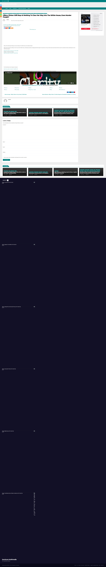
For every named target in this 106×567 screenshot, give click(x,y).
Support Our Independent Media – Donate (95, 565)
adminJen (10, 174)
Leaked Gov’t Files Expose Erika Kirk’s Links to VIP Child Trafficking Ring (15, 113)
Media (29, 8)
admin (8, 19)
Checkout (15, 8)
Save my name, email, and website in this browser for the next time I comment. (15, 157)
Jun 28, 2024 (82, 174)
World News (45, 13)
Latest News (18, 13)
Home (6, 8)
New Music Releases (22, 8)
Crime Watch (14, 13)
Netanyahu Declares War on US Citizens (38, 113)
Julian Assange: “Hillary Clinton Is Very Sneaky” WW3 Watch (15, 94)
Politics (35, 13)
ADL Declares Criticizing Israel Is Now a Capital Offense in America (65, 172)
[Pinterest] (6, 28)
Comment (4, 124)
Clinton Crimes (13, 20)
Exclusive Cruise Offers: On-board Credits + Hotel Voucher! (12, 24)
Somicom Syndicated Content (39, 13)
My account (82, 565)
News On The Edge (24, 13)
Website (4, 152)
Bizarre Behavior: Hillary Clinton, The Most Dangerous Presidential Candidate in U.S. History (59, 94)
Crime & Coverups (10, 13)
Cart (10, 8)
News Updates (28, 13)
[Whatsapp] (1, 14)
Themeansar (17, 565)
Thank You (102, 565)
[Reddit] (7, 28)
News (20, 13)
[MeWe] (9, 28)
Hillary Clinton (22, 20)
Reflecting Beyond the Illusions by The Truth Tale (32, 85)
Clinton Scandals (17, 20)
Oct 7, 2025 (5, 174)
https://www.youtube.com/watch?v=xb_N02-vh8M (11, 50)
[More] (12, 28)
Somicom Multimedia (9, 4)
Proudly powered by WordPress (6, 565)
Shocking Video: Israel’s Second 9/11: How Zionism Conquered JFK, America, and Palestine (64, 113)
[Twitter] (4, 28)
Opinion (32, 13)
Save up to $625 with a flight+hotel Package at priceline (12, 25)
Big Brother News (5, 13)
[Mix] (11, 28)
